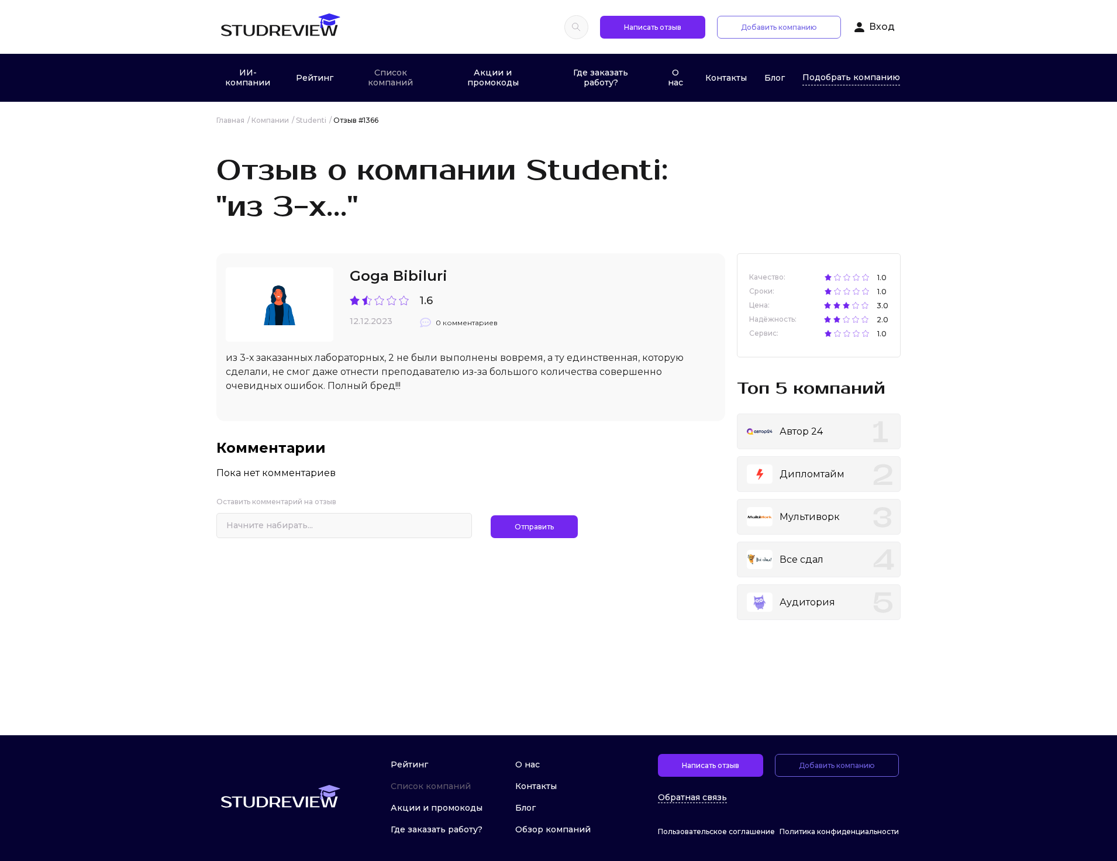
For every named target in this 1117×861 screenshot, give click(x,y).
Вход (882, 26)
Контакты (726, 78)
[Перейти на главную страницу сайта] (280, 26)
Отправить (534, 526)
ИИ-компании (247, 77)
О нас (675, 77)
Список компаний (390, 77)
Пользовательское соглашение (716, 831)
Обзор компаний (553, 829)
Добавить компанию (779, 27)
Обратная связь (692, 798)
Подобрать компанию (851, 77)
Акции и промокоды (493, 77)
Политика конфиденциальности (839, 831)
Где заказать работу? (600, 77)
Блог (774, 78)
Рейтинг (314, 78)
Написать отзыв (652, 27)
